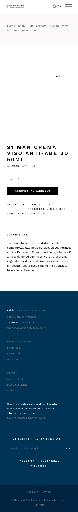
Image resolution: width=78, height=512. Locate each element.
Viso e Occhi (58, 209)
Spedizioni (13, 390)
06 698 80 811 (27, 322)
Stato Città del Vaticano (22, 316)
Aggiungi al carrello (32, 191)
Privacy (47, 491)
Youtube (39, 466)
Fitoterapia (13, 347)
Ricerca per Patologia (20, 341)
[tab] (17, 235)
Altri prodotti (15, 379)
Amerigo (38, 213)
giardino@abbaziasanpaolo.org (26, 417)
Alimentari (13, 359)
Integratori (13, 353)
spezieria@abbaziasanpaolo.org (26, 327)
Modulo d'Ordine (17, 384)
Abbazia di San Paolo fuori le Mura (33, 500)
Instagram (50, 461)
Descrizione (17, 234)
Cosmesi (35, 204)
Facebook (26, 461)
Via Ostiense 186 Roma (32, 310)
